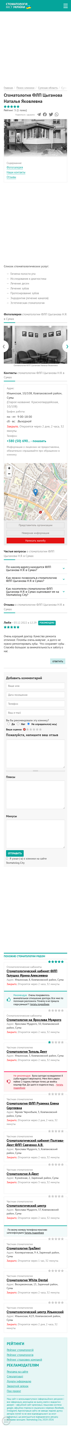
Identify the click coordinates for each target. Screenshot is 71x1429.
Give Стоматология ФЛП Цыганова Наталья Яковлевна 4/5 (37, 729)
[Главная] (21, 5)
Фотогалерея (15, 167)
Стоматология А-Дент (23, 1174)
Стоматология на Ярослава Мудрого (34, 1020)
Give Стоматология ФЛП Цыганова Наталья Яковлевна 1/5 (27, 729)
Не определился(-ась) (44, 724)
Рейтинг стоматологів (20, 1355)
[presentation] (5, 346)
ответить (57, 661)
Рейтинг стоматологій (20, 1350)
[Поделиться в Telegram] (39, 115)
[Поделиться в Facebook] (44, 115)
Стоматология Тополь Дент (27, 1051)
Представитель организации (35, 525)
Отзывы (11, 177)
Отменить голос (24, 729)
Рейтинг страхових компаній (24, 1359)
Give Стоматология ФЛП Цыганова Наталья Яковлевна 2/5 (31, 729)
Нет (23, 724)
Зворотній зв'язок (17, 1386)
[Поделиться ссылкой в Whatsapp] (57, 115)
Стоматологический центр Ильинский (35, 1312)
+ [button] (9, 468)
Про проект (14, 1391)
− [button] (9, 473)
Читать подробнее (39, 1004)
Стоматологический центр (26, 1205)
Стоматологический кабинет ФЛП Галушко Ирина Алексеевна (32, 973)
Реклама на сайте (17, 1371)
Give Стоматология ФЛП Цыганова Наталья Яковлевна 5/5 (40, 729)
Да (13, 724)
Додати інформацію (19, 1381)
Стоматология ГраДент (24, 1248)
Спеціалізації (15, 1376)
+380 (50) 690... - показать (26, 441)
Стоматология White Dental (27, 1280)
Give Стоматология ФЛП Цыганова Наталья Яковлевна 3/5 (34, 729)
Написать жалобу (35, 540)
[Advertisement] (35, 47)
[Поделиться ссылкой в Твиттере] (50, 115)
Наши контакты (16, 172)
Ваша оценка (14, 729)
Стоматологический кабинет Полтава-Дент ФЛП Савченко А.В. (35, 1142)
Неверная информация (35, 533)
